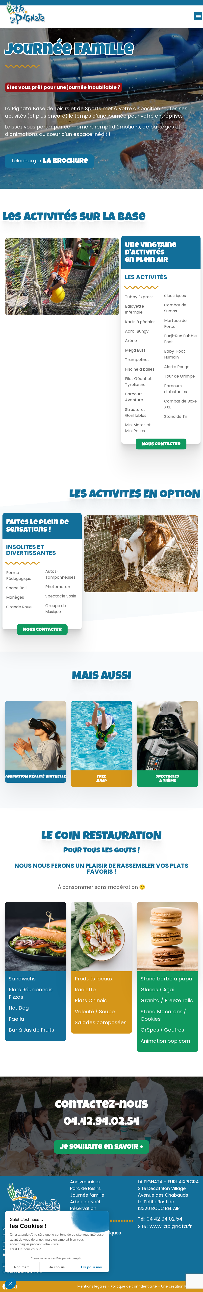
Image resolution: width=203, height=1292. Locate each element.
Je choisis (57, 1267)
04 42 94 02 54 (164, 1218)
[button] (198, 16)
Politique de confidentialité (134, 1286)
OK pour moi (91, 1267)
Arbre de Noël (85, 1202)
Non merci (22, 1267)
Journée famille (87, 1195)
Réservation (83, 1208)
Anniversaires (85, 1182)
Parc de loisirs (85, 1188)
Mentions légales (91, 1286)
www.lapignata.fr (171, 1226)
